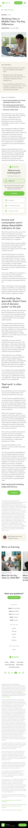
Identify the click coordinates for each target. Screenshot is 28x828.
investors (14, 617)
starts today (14, 611)
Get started (14, 193)
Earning (10, 10)
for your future (14, 608)
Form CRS (16, 800)
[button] (23, 673)
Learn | (6, 10)
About (14, 628)
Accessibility (19, 810)
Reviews (14, 640)
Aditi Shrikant (5, 28)
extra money (14, 614)
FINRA (19, 692)
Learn (14, 649)
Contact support (14, 597)
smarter (14, 620)
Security (14, 631)
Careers (14, 634)
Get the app (18, 2)
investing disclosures (6, 696)
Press (14, 637)
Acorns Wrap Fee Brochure (7, 800)
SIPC (22, 692)
